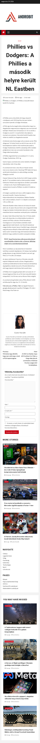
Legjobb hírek (7, 556)
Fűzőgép (25, 288)
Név (6, 404)
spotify (19, 288)
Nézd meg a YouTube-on (11, 290)
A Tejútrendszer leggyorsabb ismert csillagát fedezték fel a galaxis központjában (17, 630)
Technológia (7, 565)
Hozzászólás (9, 380)
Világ (4, 558)
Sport (19, 41)
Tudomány (8, 606)
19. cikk (32, 288)
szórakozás (6, 569)
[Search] (37, 32)
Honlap (7, 417)
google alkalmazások (9, 288)
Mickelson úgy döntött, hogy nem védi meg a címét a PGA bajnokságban (11, 355)
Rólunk (5, 579)
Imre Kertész (16, 475)
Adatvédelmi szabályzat (10, 588)
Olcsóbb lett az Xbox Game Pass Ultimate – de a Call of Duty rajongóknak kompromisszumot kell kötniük (19, 470)
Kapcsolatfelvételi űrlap (10, 581)
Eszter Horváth (9, 97)
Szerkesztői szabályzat (10, 586)
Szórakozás (8, 708)
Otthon (5, 553)
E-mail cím (8, 411)
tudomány (6, 562)
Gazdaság (6, 560)
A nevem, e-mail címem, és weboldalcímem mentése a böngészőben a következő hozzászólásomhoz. (19, 425)
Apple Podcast (28, 286)
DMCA (5, 584)
